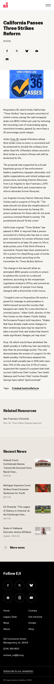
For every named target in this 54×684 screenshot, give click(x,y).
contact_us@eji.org (13, 654)
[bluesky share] (27, 51)
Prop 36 (14, 138)
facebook (8, 585)
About (6, 628)
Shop (31, 628)
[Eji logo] (5, 5)
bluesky (31, 585)
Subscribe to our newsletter (18, 670)
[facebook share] (7, 51)
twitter (19, 585)
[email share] (36, 51)
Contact (32, 610)
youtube (31, 597)
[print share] (7, 59)
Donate (32, 622)
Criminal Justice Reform (25, 388)
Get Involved (35, 616)
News (6, 622)
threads (19, 597)
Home (6, 610)
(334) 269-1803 (11, 648)
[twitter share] (17, 51)
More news (17, 547)
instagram (8, 597)
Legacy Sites (10, 616)
